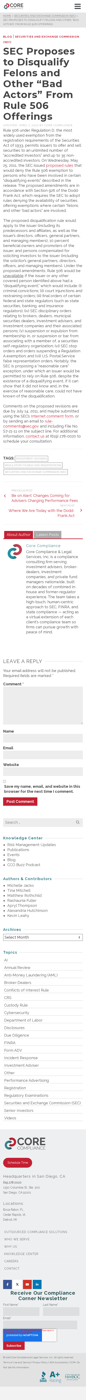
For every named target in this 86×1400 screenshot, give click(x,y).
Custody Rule (16, 1005)
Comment (13, 684)
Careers (11, 1261)
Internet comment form (52, 416)
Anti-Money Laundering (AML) (31, 975)
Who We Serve (17, 1239)
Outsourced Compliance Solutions (35, 1232)
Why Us (10, 1246)
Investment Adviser (21, 1065)
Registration (15, 1088)
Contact (12, 1268)
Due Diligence (16, 1035)
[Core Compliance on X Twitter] (17, 1284)
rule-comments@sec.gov (28, 423)
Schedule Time (18, 1162)
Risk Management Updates (31, 845)
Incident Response (21, 1058)
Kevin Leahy (18, 915)
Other (9, 1073)
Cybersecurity (16, 1013)
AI (6, 960)
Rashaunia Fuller (22, 900)
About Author (18, 534)
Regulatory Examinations (26, 1095)
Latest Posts (47, 534)
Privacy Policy (40, 1362)
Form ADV (13, 1050)
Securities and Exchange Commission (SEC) (36, 471)
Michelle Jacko (20, 885)
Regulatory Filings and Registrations (33, 465)
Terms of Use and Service (17, 1362)
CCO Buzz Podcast (23, 865)
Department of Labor (23, 1020)
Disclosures (14, 1028)
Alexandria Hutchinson (27, 910)
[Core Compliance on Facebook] (7, 1284)
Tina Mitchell (18, 890)
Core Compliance (58, 125)
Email (8, 748)
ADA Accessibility (58, 1362)
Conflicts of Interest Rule (26, 990)
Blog (7, 36)
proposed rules (59, 165)
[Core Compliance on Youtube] (27, 1284)
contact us (35, 436)
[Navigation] (77, 6)
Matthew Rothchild (24, 895)
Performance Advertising (26, 1080)
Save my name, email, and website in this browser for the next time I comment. (42, 789)
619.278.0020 (12, 1182)
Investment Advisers (31, 458)
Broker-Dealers (17, 982)
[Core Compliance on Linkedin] (37, 1284)
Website (11, 764)
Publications (18, 850)
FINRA (9, 1043)
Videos (10, 1118)
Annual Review (17, 967)
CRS (7, 997)
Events (13, 855)
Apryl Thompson (22, 905)
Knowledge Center (21, 1254)
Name (8, 731)
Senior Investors (18, 1110)
